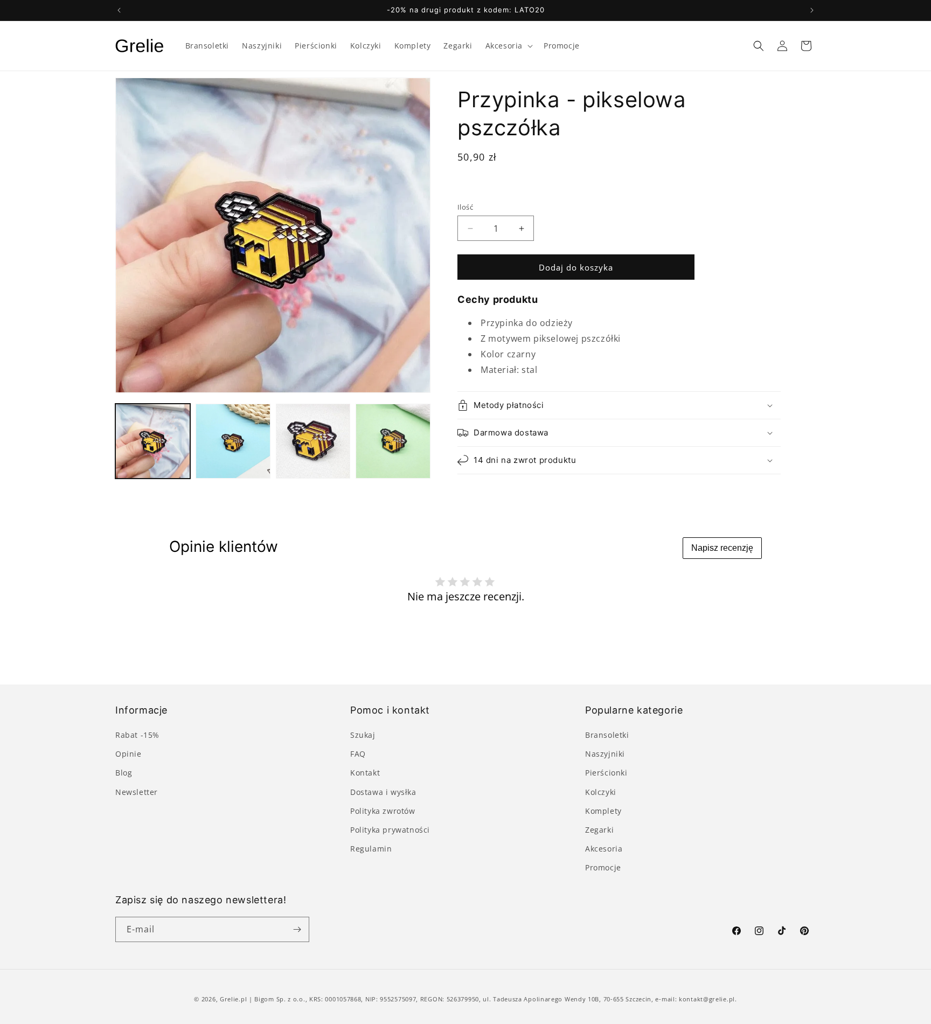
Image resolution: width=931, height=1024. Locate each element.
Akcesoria (603, 848)
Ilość (465, 207)
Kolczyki (600, 792)
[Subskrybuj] (297, 929)
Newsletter (136, 792)
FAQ (358, 754)
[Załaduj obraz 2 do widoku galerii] (233, 441)
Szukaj (363, 735)
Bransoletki (607, 735)
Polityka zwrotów (382, 811)
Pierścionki (606, 772)
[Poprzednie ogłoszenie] (119, 10)
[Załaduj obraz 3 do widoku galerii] (313, 441)
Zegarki (599, 830)
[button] (508, 45)
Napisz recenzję (722, 547)
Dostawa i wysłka (383, 792)
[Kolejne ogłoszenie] (812, 10)
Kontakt (365, 772)
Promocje (603, 867)
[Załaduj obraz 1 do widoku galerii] (152, 441)
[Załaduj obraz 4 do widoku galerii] (393, 441)
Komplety (603, 811)
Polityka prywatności (390, 830)
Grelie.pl (233, 999)
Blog (123, 772)
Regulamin (371, 848)
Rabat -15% (137, 735)
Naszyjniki (605, 754)
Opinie (128, 754)
